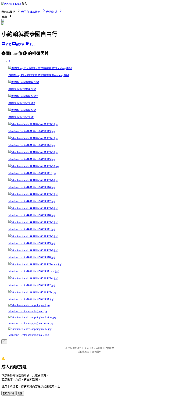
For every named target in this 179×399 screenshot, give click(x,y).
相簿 (9, 44)
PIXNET (77, 348)
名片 (32, 44)
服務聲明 (96, 351)
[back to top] (4, 341)
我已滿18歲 (8, 393)
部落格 (20, 44)
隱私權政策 (83, 351)
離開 (20, 393)
